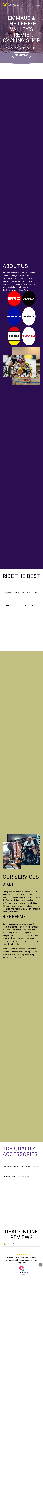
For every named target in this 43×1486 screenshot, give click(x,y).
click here (13, 912)
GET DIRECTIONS (21, 55)
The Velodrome (9, 275)
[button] (2, 1264)
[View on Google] (21, 1268)
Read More (23, 290)
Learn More (17, 957)
